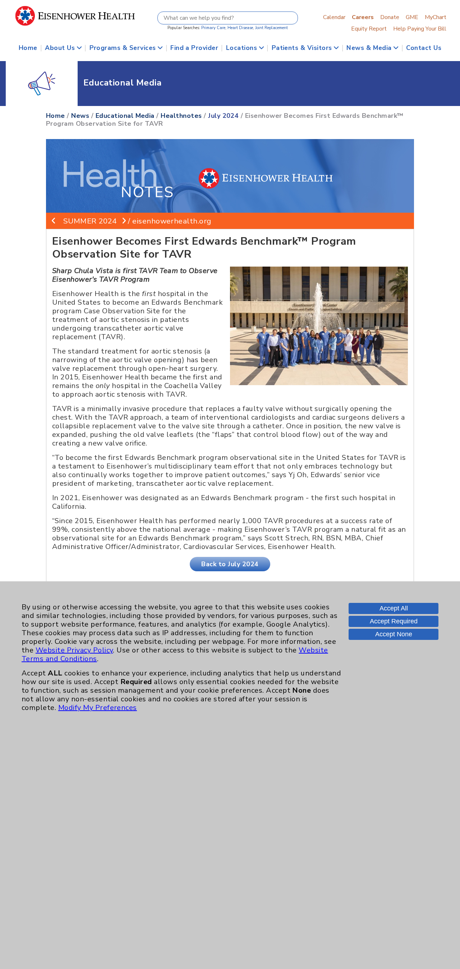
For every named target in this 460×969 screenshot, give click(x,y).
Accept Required (394, 621)
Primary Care (213, 28)
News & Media (370, 47)
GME (412, 17)
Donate (389, 17)
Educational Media (125, 115)
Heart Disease (240, 28)
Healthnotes (181, 115)
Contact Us (423, 47)
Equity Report (369, 29)
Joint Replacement (271, 28)
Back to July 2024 (229, 564)
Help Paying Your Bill (419, 29)
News (80, 115)
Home (28, 47)
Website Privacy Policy (74, 650)
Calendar (334, 17)
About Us (61, 47)
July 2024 (223, 115)
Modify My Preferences (97, 707)
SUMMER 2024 (89, 221)
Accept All (394, 608)
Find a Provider (194, 47)
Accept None (393, 634)
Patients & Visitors (303, 47)
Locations (242, 47)
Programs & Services (123, 47)
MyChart (435, 17)
